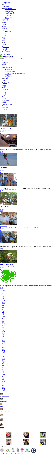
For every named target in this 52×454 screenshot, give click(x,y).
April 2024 (3, 313)
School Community (4, 26)
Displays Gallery (5, 50)
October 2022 (3, 325)
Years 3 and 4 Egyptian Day (5, 128)
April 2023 (3, 321)
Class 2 (5, 33)
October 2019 (3, 345)
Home (2, 59)
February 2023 (3, 322)
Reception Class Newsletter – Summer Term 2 (9, 283)
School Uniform (5, 79)
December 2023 (3, 316)
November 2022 (3, 324)
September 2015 (3, 376)
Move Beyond (21, 453)
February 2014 (3, 388)
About (2, 1)
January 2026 (3, 300)
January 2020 (3, 343)
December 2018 (3, 351)
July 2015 (3, 377)
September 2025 (3, 303)
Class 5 (5, 35)
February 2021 (3, 337)
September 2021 (3, 333)
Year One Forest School (4, 206)
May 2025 (3, 305)
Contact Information (5, 99)
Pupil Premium (5, 24)
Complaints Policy (7, 18)
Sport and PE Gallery (5, 48)
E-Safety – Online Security (6, 23)
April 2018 (3, 356)
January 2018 (3, 358)
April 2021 (3, 336)
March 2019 (3, 349)
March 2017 (3, 364)
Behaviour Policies (7, 75)
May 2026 (3, 297)
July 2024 (3, 311)
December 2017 (3, 359)
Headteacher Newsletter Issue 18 (6, 186)
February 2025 (3, 307)
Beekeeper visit (2, 427)
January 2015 (3, 381)
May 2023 (3, 320)
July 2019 (3, 346)
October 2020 (3, 340)
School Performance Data (6, 20)
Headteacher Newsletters (8, 31)
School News (3, 37)
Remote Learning (5, 25)
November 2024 (3, 309)
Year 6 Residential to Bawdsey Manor (5, 411)
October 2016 (3, 368)
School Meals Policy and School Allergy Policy (10, 9)
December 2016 (3, 366)
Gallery (2, 46)
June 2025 (3, 304)
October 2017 (3, 360)
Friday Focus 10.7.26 (2, 406)
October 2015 (3, 375)
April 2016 (3, 371)
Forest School (4, 39)
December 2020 (3, 339)
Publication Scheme (7, 70)
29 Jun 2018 (1, 151)
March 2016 (3, 372)
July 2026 (3, 296)
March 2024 (3, 314)
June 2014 (3, 385)
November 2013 (3, 390)
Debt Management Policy (8, 68)
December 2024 (3, 308)
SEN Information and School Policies (7, 8)
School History (5, 61)
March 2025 (3, 306)
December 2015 (3, 374)
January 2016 (3, 373)
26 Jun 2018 (1, 210)
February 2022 (3, 330)
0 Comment (1, 133)
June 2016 (3, 370)
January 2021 (3, 338)
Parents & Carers (4, 5)
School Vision (4, 42)
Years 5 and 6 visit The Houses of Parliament (8, 147)
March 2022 (3, 329)
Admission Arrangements (6, 6)
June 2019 (3, 347)
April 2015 (3, 379)
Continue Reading (2, 131)
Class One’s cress (3, 226)
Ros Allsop (1, 132)
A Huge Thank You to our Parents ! (4, 396)
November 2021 (3, 332)
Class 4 (5, 34)
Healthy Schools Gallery (6, 106)
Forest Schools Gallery (6, 47)
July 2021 (3, 334)
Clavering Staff (5, 28)
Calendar (4, 21)
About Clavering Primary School (7, 2)
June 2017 (3, 362)
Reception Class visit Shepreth (6, 244)
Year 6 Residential (3, 167)
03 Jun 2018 (1, 287)
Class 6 (5, 36)
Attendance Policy (7, 77)
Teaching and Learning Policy (8, 17)
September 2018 (3, 353)
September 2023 (3, 318)
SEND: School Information (8, 15)
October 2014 (3, 383)
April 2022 (3, 328)
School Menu (4, 22)
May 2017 (3, 363)
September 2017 (3, 361)
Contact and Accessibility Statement (6, 51)
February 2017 (3, 365)
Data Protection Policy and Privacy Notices (10, 12)
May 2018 (3, 355)
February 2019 (3, 350)
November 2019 (3, 344)
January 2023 (3, 323)
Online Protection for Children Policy (9, 11)
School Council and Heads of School (7, 27)
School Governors (5, 29)
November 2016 (3, 367)
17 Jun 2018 (1, 248)
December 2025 (3, 301)
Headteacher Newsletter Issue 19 (4, 401)
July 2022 (3, 326)
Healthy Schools (5, 97)
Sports (4, 38)
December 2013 (3, 389)
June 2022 (3, 327)
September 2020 (3, 341)
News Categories (2, 290)
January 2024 (3, 315)
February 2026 (3, 299)
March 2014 (3, 387)
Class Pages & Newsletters (6, 30)
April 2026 (3, 298)
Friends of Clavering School (6, 86)
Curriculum (4, 4)
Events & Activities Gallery (6, 108)
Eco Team (4, 95)
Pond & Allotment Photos (6, 49)
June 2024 (3, 312)
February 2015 (3, 380)
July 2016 (3, 369)
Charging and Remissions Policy (8, 10)
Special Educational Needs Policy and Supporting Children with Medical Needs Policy (15, 14)
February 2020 (3, 342)
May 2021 (3, 335)
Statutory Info (3, 40)
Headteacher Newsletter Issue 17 (6, 264)
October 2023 (3, 317)
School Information (5, 3)
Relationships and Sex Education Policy (9, 13)
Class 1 (5, 32)
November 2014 (3, 382)
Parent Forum (4, 88)
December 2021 (3, 331)
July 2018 (3, 354)
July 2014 (3, 384)
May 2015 (3, 378)
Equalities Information (5, 19)
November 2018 (3, 352)
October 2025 (3, 302)
